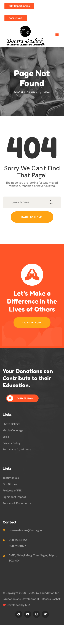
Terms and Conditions (17, 449)
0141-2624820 (18, 540)
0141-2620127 (17, 546)
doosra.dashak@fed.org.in (25, 530)
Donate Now (32, 322)
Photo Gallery (11, 424)
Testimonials (11, 478)
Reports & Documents (17, 503)
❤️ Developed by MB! (16, 605)
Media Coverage (13, 430)
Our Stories (10, 484)
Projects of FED (12, 490)
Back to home (32, 217)
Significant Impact (14, 497)
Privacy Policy (12, 443)
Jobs (6, 437)
